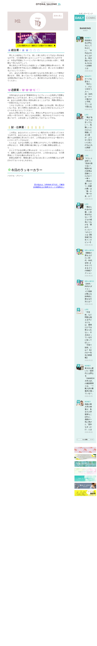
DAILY (79, 18)
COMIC (91, 18)
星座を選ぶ (58, 16)
